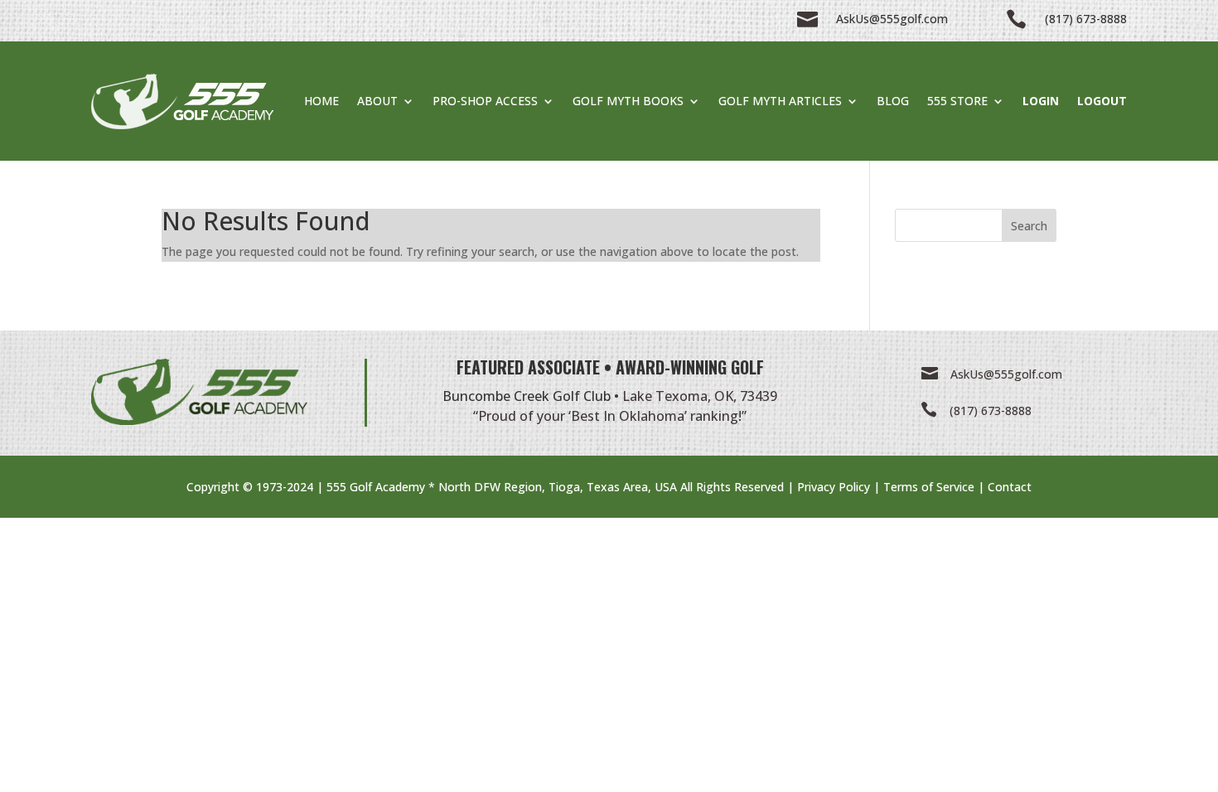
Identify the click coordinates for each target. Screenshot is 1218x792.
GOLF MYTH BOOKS (628, 101)
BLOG (893, 101)
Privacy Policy (833, 487)
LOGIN (1040, 101)
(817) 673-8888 (991, 410)
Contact (1010, 487)
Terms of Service (928, 487)
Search (1029, 226)
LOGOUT (1102, 101)
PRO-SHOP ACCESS (485, 101)
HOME (321, 101)
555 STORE (957, 101)
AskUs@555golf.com (1006, 374)
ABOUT (377, 101)
